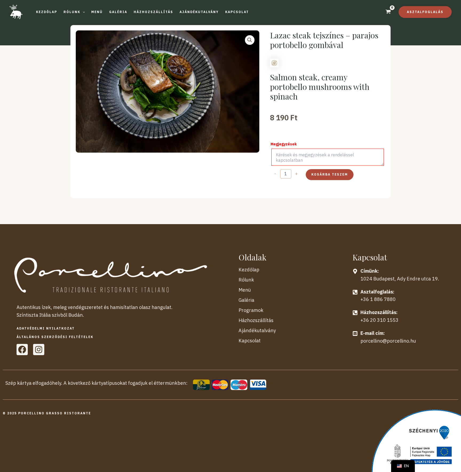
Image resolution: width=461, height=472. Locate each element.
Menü (245, 290)
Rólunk (246, 280)
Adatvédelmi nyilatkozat (46, 328)
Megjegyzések (284, 144)
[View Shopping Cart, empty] (388, 12)
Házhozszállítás (256, 320)
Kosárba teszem (329, 174)
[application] (82, 12)
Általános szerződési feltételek (55, 337)
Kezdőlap (249, 270)
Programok (251, 310)
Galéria (246, 300)
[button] (74, 12)
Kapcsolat (250, 341)
